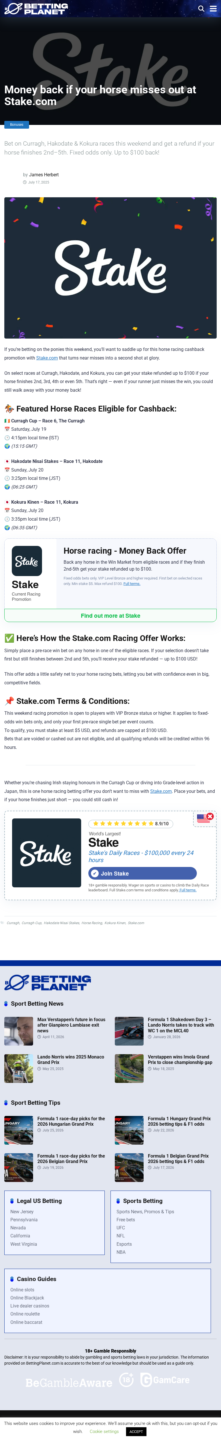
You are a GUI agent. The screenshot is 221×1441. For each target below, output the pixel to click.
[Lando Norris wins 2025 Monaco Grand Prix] (18, 1081)
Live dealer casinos (29, 1306)
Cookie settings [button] (104, 1431)
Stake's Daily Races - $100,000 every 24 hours (140, 856)
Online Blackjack (27, 1298)
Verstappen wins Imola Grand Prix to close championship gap (180, 1059)
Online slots (22, 1290)
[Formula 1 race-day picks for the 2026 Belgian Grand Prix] (18, 1180)
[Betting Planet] (36, 7)
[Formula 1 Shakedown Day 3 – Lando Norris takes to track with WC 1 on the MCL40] (129, 1044)
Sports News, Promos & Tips (145, 1211)
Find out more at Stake (110, 615)
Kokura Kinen (114, 923)
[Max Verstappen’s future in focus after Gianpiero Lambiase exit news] (18, 1044)
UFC (121, 1228)
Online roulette (25, 1314)
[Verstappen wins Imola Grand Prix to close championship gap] (129, 1081)
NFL (121, 1236)
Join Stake (115, 873)
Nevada (18, 1228)
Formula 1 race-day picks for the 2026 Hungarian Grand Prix (71, 1121)
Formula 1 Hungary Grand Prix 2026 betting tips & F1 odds (179, 1121)
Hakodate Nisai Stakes (61, 923)
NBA (121, 1252)
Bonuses (16, 125)
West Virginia (23, 1244)
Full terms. (131, 584)
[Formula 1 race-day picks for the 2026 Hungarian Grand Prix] (18, 1143)
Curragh (13, 923)
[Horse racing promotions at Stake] (30, 561)
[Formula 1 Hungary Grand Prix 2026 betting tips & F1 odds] (129, 1143)
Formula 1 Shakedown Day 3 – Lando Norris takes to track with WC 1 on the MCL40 (181, 1025)
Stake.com (47, 358)
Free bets (126, 1219)
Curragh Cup (31, 923)
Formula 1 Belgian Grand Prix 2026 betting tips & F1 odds (178, 1158)
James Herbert (44, 174)
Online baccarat (26, 1322)
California (20, 1236)
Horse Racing (91, 923)
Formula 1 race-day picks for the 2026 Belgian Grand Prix (71, 1158)
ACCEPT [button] (136, 1432)
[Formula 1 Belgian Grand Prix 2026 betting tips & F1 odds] (129, 1180)
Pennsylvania (24, 1219)
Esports (124, 1244)
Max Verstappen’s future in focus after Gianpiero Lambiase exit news (71, 1025)
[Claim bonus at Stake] (46, 852)
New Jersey (22, 1211)
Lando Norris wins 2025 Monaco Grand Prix (70, 1059)
